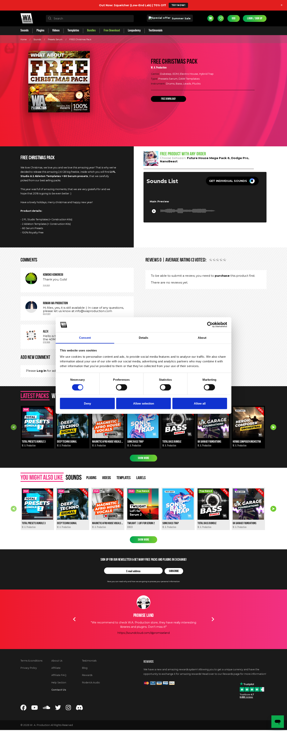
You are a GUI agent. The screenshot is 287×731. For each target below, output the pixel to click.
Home (23, 39)
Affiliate (56, 667)
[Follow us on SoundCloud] (46, 709)
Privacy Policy (28, 667)
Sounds (37, 39)
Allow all (200, 403)
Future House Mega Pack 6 (208, 158)
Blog (84, 667)
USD (233, 18)
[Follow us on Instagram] (68, 709)
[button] (232, 181)
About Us (56, 660)
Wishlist (220, 18)
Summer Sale (181, 18)
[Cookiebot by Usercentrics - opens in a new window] (210, 325)
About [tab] (202, 337)
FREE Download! (168, 99)
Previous (14, 427)
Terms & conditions (31, 660)
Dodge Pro (239, 158)
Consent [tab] (85, 337)
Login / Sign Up (254, 18)
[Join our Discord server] (79, 709)
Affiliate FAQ (58, 675)
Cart (210, 18)
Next (273, 427)
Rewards (87, 675)
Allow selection (143, 403)
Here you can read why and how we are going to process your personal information (143, 581)
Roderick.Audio (91, 682)
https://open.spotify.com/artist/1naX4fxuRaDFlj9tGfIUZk (143, 641)
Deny (87, 403)
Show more (143, 458)
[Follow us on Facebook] (23, 709)
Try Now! (178, 5)
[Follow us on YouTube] (34, 709)
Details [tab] (143, 337)
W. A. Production (159, 67)
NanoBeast (168, 161)
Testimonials (89, 660)
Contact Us (58, 689)
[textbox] (90, 18)
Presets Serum (55, 39)
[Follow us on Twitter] (58, 709)
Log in (41, 371)
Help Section (58, 682)
